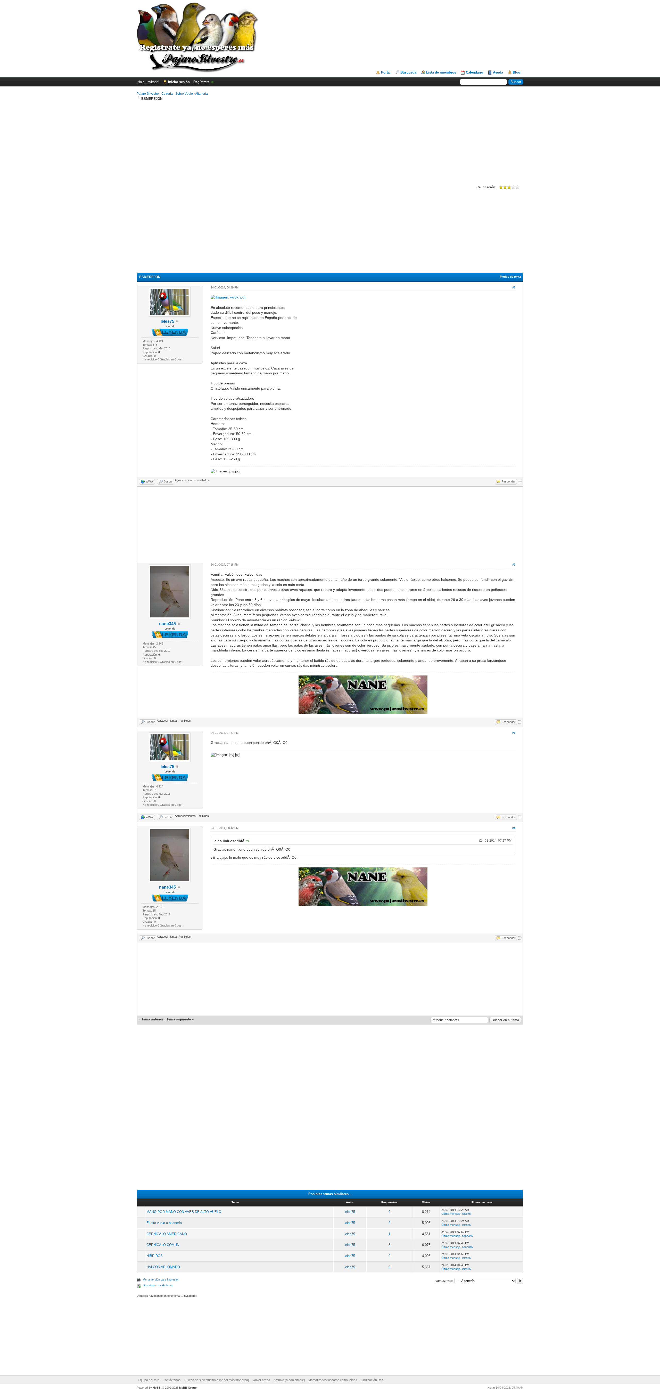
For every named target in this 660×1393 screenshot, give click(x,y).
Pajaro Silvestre (148, 93)
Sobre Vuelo (184, 93)
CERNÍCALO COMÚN (162, 1245)
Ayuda (498, 72)
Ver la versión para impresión (161, 1279)
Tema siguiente (179, 1019)
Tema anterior (152, 1019)
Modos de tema (510, 276)
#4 (513, 828)
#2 (513, 564)
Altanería (201, 93)
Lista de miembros (441, 72)
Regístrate (201, 82)
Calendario (474, 72)
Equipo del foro (148, 1380)
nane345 (167, 624)
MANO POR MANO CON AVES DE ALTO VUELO (183, 1212)
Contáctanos (171, 1380)
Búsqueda (408, 72)
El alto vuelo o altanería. (164, 1223)
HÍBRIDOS (154, 1256)
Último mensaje (450, 1213)
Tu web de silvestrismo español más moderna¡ (216, 1380)
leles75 (167, 321)
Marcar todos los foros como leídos (332, 1380)
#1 (513, 287)
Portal (386, 72)
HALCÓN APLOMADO (163, 1267)
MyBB (157, 1387)
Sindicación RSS (372, 1380)
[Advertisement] (330, 142)
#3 (513, 732)
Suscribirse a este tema (157, 1285)
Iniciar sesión (179, 82)
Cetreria (167, 93)
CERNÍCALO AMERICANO (166, 1234)
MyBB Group (188, 1387)
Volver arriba (261, 1380)
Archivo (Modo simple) (289, 1380)
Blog (516, 72)
